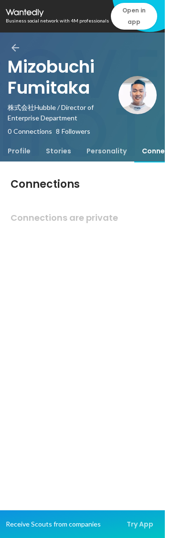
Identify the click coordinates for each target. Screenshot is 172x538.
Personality (106, 151)
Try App (140, 524)
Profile (19, 151)
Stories (58, 151)
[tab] (19, 151)
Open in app (134, 16)
